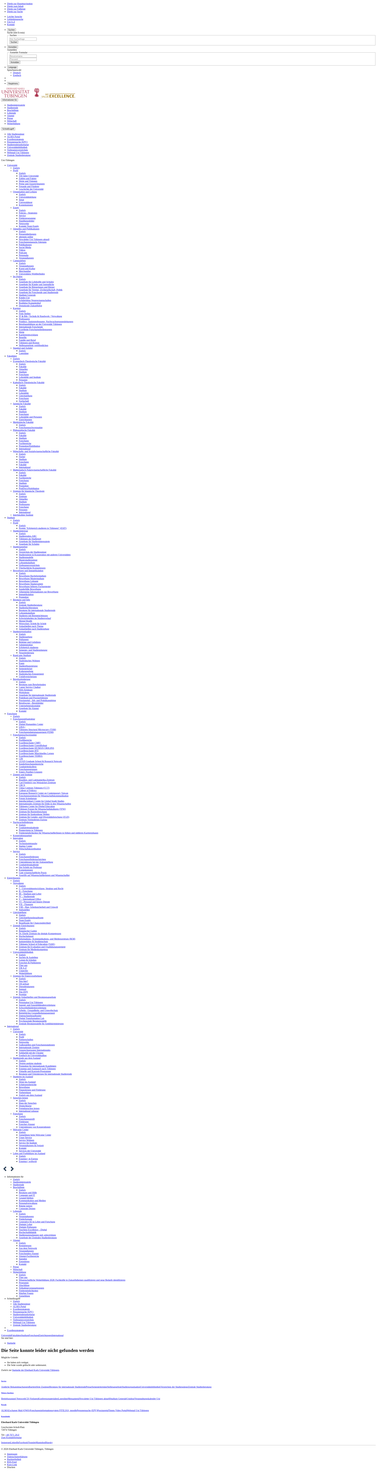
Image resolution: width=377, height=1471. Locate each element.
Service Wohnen (26, 1140)
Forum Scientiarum (28, 798)
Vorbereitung (25, 1092)
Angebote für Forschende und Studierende (38, 292)
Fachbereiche (25, 443)
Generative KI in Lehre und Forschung (37, 1221)
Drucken (11, 1467)
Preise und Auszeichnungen (32, 184)
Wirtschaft (11, 121)
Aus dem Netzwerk (28, 1248)
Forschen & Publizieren (30, 962)
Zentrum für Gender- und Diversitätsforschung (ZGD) (44, 817)
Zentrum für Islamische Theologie (28, 491)
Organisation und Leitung (25, 191)
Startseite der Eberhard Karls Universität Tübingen (35, 1370)
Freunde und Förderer (29, 186)
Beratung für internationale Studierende (37, 610)
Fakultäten (12, 356)
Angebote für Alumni (29, 708)
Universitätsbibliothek (17, 147)
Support (22, 989)
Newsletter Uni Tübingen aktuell (34, 239)
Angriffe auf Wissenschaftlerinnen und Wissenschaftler (44, 875)
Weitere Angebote (7, 1393)
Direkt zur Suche (15, 11)
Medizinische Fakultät (23, 422)
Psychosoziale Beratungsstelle (33, 1021)
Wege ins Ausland (27, 1082)
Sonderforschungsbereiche (31, 764)
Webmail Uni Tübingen (18, 152)
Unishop (130, 1398)
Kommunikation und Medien (32, 1200)
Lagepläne (24, 353)
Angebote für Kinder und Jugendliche (36, 284)
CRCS (22, 785)
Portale (3, 1405)
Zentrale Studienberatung (18, 155)
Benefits (23, 337)
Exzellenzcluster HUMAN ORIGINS (36, 748)
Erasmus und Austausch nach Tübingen (37, 1068)
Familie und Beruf (27, 340)
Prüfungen (24, 639)
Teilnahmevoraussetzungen (31, 1288)
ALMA (4, 1410)
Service (22, 215)
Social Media (25, 247)
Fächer (22, 456)
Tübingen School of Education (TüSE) (37, 944)
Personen (23, 380)
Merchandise (25, 271)
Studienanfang (25, 637)
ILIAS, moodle (70, 1410)
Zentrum (23, 496)
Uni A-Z (11, 22)
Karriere (17, 308)
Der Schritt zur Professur (30, 867)
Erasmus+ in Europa (28, 1158)
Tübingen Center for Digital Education (37, 806)
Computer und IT (27, 1195)
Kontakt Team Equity (29, 226)
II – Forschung (26, 891)
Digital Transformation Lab (31, 1018)
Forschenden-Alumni (29, 1253)
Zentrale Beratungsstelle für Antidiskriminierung (41, 1023)
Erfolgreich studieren (28, 647)
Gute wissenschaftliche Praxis (33, 872)
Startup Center (25, 846)
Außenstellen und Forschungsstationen (37, 1045)
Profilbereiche (25, 740)
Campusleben (19, 260)
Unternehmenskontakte (29, 705)
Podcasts (23, 252)
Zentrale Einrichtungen (23, 925)
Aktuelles (23, 369)
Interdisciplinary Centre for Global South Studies (41, 801)
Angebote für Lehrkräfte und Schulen (36, 282)
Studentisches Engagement (31, 674)
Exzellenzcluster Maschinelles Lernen (36, 753)
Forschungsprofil (27, 1119)
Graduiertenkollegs (28, 766)
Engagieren (24, 1261)
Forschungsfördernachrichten (32, 859)
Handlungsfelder (26, 221)
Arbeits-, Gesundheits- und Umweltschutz (38, 1010)
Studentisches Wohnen (29, 660)
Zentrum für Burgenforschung (33, 811)
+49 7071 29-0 (12, 1435)
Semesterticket (25, 668)
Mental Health (25, 621)
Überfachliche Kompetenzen (32, 568)
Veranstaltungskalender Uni (147, 1398)
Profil (15, 170)
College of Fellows (28, 790)
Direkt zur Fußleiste (16, 9)
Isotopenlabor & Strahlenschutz (33, 941)
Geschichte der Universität (31, 189)
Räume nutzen (25, 1206)
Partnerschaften (26, 1039)
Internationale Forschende (31, 327)
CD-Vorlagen (32, 1398)
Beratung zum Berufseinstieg (32, 684)
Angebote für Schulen (29, 544)
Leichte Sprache (14, 16)
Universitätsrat (25, 202)
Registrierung (25, 1245)
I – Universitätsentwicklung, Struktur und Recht (41, 888)
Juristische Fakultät (22, 403)
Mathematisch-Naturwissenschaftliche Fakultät (34, 470)
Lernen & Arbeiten (27, 960)
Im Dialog (17, 276)
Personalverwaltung (28, 1203)
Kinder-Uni (24, 297)
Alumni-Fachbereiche (29, 1256)
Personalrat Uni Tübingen (31, 1002)
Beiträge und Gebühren (30, 642)
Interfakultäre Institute (23, 515)
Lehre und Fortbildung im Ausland (29, 1153)
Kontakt (11, 24)
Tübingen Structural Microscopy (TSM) (37, 729)
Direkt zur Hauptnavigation (20, 3)
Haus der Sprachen (28, 1103)
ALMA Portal (13, 136)
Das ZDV (23, 992)
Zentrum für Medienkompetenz (33, 949)
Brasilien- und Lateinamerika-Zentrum (36, 780)
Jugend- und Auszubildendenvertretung (37, 1005)
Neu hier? (23, 981)
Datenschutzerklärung (17, 1456)
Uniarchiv (23, 970)
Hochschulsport (26, 936)
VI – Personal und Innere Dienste (34, 901)
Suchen (14, 42)
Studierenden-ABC (28, 536)
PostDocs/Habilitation (29, 488)
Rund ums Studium (22, 655)
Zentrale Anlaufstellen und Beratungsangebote (34, 997)
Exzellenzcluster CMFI (29, 743)
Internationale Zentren (29, 1047)
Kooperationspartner (22, 835)
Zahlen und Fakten (27, 178)
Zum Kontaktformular (11, 1437)
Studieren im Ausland (23, 1076)
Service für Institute (28, 1143)
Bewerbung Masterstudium (31, 578)
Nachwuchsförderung (23, 822)
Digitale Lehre (25, 1224)
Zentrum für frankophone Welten (34, 814)
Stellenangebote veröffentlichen (33, 345)
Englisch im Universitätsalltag (33, 1055)
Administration (26, 645)
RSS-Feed (12, 1462)
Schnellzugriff (8, 129)
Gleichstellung (25, 395)
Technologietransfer (28, 843)
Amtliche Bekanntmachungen (15, 1387)
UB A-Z (23, 968)
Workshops (24, 692)
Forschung (24, 374)
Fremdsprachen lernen (29, 1108)
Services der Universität (30, 1151)
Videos (22, 250)
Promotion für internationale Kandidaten (37, 1066)
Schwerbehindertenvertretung (32, 1007)
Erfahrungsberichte (28, 1084)
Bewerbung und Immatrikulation (28, 570)
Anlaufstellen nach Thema (31, 626)
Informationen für (9, 100)
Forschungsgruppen (28, 769)
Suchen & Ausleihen (28, 957)
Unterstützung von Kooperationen (35, 1127)
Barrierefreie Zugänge (39, 1387)
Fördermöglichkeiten (28, 1290)
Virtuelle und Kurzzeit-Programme (35, 1071)
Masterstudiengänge (28, 560)
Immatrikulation (26, 594)
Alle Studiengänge (15, 134)
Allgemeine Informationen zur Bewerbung (38, 592)
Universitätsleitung (27, 197)
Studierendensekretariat (18, 144)
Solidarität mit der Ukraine (31, 1053)
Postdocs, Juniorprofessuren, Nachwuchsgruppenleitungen (46, 321)
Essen (21, 663)
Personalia (23, 255)
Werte (21, 332)
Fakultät (22, 366)
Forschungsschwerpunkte (31, 427)
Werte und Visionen (28, 181)
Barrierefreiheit (14, 1459)
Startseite (11, 1343)
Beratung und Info (21, 599)
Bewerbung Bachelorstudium (32, 576)
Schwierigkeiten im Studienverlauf (35, 618)
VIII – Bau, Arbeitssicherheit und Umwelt (38, 907)
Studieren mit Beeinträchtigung (33, 615)
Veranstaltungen (26, 258)
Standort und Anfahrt (23, 348)
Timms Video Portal (117, 1410)
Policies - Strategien (28, 213)
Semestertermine (99, 1387)
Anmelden (15, 62)
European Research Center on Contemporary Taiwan (43, 793)
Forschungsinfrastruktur (24, 719)
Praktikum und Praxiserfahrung (33, 697)
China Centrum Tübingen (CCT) (34, 788)
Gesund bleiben (26, 1198)
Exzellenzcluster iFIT (29, 750)
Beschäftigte (13, 110)
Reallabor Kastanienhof (30, 303)
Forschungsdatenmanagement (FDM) (36, 732)
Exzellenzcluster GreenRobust (33, 745)
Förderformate (25, 1219)
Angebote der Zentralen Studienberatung (38, 1237)
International (24, 448)
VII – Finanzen (26, 904)
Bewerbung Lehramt (28, 581)
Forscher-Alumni (27, 1124)
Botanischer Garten (28, 931)
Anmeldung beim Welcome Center (35, 1135)
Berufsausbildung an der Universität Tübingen (40, 324)
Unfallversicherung (28, 676)
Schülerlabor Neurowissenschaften (35, 300)
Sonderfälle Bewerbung (30, 589)
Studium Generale (27, 295)
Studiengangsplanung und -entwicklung (37, 1235)
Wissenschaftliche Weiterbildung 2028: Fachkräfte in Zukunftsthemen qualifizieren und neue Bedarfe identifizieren (72, 1280)
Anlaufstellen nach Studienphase (34, 629)
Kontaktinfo (5, 1416)
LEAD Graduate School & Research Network (40, 761)
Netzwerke (24, 223)
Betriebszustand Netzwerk (13, 1398)
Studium (23, 372)
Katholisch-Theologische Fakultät (28, 382)
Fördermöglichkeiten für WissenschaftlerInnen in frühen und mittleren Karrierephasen (58, 833)
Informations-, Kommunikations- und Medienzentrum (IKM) (47, 939)
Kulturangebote (26, 671)
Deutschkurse (25, 1106)
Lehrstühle (24, 393)
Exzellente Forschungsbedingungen (35, 329)
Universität (12, 165)
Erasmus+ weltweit (28, 1161)
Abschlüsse (24, 1285)
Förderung (24, 1121)
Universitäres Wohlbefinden (32, 274)
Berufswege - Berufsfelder (31, 703)
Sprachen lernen (20, 1098)
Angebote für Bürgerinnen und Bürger (37, 287)
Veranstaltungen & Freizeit (31, 1145)
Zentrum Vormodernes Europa (33, 819)
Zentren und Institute (22, 774)
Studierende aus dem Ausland (26, 1058)
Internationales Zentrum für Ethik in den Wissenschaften (45, 803)
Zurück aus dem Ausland (30, 1095)
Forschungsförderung (29, 856)
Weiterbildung (13, 123)
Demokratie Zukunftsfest (30, 305)
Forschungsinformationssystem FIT (46, 1410)
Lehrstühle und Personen (30, 417)
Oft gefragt (24, 984)
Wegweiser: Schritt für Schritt (32, 623)
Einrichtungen (25, 419)
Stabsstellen (24, 909)
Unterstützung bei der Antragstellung (36, 862)
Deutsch (17, 72)
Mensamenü (73, 1398)
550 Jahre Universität (29, 176)
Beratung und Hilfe (28, 1192)
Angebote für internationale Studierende (37, 695)
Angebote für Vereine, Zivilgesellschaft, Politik (40, 289)
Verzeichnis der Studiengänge (32, 552)
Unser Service (25, 1137)
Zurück (16, 168)
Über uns (23, 965)
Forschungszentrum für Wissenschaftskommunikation (43, 796)
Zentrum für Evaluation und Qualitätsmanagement (42, 947)
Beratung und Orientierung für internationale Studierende (45, 1074)
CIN (21, 758)
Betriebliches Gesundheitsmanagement (37, 1013)
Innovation (18, 838)
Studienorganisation (22, 631)
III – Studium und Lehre (30, 894)
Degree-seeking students (30, 1063)
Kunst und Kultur (27, 268)
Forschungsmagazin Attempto (33, 242)
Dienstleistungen (26, 986)
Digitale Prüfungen (28, 1227)
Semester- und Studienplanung (33, 650)
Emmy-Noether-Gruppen (30, 772)
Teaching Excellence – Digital (33, 1229)
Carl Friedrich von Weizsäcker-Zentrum (37, 782)
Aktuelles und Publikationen (26, 229)
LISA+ (22, 727)
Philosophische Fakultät (24, 430)
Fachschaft (24, 401)
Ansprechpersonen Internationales (34, 1050)
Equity (16, 207)
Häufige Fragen (26, 1293)
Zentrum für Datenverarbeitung (27, 976)
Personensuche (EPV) (17, 142)
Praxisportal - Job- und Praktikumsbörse (37, 700)
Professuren (24, 319)
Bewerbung (24, 1087)
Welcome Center (20, 1129)
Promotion (24, 486)
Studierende (12, 107)
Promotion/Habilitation (29, 446)
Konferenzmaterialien (48, 1398)
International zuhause (29, 1111)
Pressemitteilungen (27, 234)
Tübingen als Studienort (30, 539)
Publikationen (25, 244)
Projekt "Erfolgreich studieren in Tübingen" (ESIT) (43, 528)
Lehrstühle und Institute (30, 377)
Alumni (10, 115)
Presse (10, 118)
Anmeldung (24, 1296)
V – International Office (30, 899)
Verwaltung (18, 883)
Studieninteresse (20, 531)
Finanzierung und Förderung (32, 1090)
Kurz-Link (12, 1464)
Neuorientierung (26, 652)
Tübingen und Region (29, 342)
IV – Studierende (27, 896)
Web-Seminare (26, 690)
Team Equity (25, 920)
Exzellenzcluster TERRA (31, 756)
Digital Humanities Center (31, 724)
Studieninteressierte (16, 105)
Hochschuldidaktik (27, 1232)
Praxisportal (102, 1410)
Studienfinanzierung (28, 666)
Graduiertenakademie (29, 827)
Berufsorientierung (21, 679)
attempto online (26, 237)
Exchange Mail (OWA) (19, 1410)
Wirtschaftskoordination (30, 849)
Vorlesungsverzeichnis (17, 150)
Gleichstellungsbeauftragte (31, 917)
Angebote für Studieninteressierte (34, 541)
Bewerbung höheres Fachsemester (35, 586)
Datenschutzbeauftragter (30, 1015)
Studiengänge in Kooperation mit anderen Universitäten (45, 554)
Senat (21, 199)
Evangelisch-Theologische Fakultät (29, 361)
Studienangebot (20, 546)
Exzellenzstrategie (15, 139)
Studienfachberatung (28, 607)
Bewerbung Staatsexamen (31, 584)
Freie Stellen (24, 313)
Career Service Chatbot (29, 687)
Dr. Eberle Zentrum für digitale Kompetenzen (40, 933)
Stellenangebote (114, 1387)
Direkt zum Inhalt (15, 6)
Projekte (23, 994)
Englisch (17, 75)
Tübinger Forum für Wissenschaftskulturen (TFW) (42, 809)
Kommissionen (26, 205)
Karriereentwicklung (28, 335)
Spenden (23, 1259)
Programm (24, 1282)
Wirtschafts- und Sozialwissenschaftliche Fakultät (36, 451)
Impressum (12, 1454)
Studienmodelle (26, 557)
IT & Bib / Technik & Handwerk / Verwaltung (40, 316)
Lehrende (11, 113)
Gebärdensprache (15, 19)
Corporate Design (27, 1208)
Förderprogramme (27, 218)
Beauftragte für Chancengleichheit (35, 923)
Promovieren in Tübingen (31, 830)
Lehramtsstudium (27, 562)
